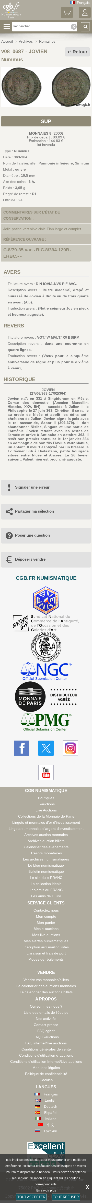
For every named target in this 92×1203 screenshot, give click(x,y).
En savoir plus (46, 1190)
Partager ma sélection (34, 511)
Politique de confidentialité (46, 1074)
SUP (46, 121)
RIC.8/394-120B (52, 249)
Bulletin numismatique (46, 871)
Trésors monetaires (46, 853)
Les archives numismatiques (46, 859)
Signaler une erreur (32, 487)
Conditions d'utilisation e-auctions (46, 1055)
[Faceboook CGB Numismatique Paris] (21, 748)
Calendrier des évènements (46, 847)
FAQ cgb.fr (46, 1031)
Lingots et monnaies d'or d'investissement (46, 822)
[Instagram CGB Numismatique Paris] (70, 748)
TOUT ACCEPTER (31, 1197)
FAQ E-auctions (46, 1037)
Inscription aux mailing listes (46, 947)
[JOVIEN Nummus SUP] (46, 106)
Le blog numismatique (46, 865)
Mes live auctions (46, 935)
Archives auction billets (46, 841)
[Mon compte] (85, 17)
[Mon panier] (67, 17)
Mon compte (46, 916)
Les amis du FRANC (46, 890)
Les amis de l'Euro (46, 896)
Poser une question (32, 535)
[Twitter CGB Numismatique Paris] (46, 748)
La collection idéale (46, 884)
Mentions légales (46, 1068)
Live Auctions (46, 810)
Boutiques (46, 798)
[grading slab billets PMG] (46, 722)
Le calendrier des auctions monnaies (46, 986)
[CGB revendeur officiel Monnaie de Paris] (46, 697)
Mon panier (46, 923)
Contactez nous (46, 910)
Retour (80, 51)
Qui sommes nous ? (46, 1006)
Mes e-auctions (46, 929)
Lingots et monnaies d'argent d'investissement (46, 829)
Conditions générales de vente (46, 1049)
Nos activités (46, 1019)
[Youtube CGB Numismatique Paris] (46, 772)
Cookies (46, 1080)
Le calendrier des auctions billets (46, 992)
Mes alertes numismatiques (46, 941)
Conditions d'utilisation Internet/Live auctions (46, 1061)
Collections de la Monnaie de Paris (46, 816)
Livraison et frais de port (46, 953)
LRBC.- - (12, 256)
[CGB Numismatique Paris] (11, 18)
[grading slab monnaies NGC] (46, 671)
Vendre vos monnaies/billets (46, 980)
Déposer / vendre (30, 559)
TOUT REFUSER (66, 1197)
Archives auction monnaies (46, 835)
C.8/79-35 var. (18, 249)
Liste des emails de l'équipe (46, 1012)
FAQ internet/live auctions (46, 1043)
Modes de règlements (46, 959)
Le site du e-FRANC (46, 878)
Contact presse (46, 1025)
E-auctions (46, 804)
